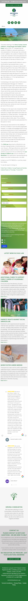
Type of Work (6, 200)
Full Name (6, 182)
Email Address (7, 188)
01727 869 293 (5, 1)
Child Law (5, 144)
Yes (4, 240)
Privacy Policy (17, 583)
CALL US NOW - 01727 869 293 (14, 5)
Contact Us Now (14, 559)
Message (5, 206)
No (4, 242)
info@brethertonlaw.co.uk (18, 1)
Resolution (4, 155)
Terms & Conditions (7, 583)
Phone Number (7, 194)
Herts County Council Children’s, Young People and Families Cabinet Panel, (14, 46)
